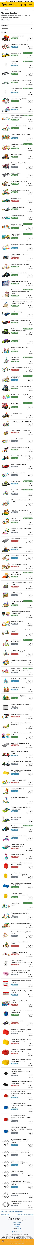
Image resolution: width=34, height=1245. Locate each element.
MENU (30, 5)
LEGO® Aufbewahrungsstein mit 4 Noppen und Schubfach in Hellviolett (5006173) (21, 1183)
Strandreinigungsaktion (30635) (20, 190)
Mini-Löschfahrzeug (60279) (19, 952)
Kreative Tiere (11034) (17, 439)
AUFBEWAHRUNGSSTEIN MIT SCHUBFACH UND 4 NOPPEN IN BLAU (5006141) (21, 1129)
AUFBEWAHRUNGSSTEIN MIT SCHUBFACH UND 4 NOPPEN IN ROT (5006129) (21, 1093)
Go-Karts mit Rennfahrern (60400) (20, 456)
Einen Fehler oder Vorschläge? (25, 1214)
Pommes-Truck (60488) (17, 36)
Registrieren (29, 1)
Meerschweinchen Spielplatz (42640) (21, 923)
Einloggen (19, 1)
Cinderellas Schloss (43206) (18, 679)
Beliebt (17, 1226)
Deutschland (11, 1)
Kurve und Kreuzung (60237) (19, 538)
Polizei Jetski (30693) (17, 547)
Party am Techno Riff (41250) (19, 836)
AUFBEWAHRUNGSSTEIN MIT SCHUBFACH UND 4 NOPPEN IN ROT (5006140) (21, 1117)
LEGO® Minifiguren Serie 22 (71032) (21, 367)
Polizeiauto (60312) (16, 312)
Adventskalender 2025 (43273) (19, 281)
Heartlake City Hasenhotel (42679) (20, 264)
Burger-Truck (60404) (17, 154)
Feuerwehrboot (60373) (17, 207)
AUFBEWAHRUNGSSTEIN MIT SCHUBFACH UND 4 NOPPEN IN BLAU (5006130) (21, 1105)
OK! (16, 1243)
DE (18, 1228)
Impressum (17, 1224)
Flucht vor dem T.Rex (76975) (19, 181)
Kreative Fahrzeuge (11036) (18, 99)
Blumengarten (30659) (17, 788)
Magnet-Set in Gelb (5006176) (19, 1193)
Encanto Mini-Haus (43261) (18, 687)
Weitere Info (21, 1243)
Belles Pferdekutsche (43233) (19, 564)
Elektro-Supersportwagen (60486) (20, 320)
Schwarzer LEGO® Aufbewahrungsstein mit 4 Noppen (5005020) (20, 1071)
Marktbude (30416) (16, 593)
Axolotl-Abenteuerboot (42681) (19, 395)
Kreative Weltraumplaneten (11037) (21, 660)
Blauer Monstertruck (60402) (19, 273)
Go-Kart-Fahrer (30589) (17, 1021)
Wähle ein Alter (5, 20)
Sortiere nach (5, 25)
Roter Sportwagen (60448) (18, 464)
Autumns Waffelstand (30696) (19, 510)
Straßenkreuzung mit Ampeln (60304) (21, 80)
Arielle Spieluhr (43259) (17, 854)
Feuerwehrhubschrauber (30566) (20, 714)
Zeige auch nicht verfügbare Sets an (12, 1211)
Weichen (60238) (15, 173)
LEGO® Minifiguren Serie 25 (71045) (21, 430)
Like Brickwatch (18, 1232)
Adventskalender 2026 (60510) (19, 44)
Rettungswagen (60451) (17, 215)
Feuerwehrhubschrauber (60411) (20, 447)
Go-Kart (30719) (15, 481)
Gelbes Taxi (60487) (16, 53)
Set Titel (4, 32)
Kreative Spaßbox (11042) (18, 621)
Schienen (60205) (16, 71)
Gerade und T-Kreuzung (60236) (20, 743)
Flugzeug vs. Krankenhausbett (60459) (21, 761)
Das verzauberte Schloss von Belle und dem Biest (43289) (20, 291)
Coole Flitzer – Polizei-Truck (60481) (21, 386)
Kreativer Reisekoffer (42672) (19, 555)
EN (20, 1228)
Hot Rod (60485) (15, 339)
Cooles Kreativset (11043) (18, 473)
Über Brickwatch (17, 1222)
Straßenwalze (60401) (17, 413)
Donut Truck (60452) (16, 107)
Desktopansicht (5, 1214)
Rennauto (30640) (16, 817)
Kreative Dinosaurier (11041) (19, 126)
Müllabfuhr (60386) (16, 198)
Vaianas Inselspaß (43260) (18, 696)
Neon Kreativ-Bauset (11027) (19, 780)
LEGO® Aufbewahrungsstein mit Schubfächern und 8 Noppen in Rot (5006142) (20, 1140)
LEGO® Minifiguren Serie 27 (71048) (21, 422)
